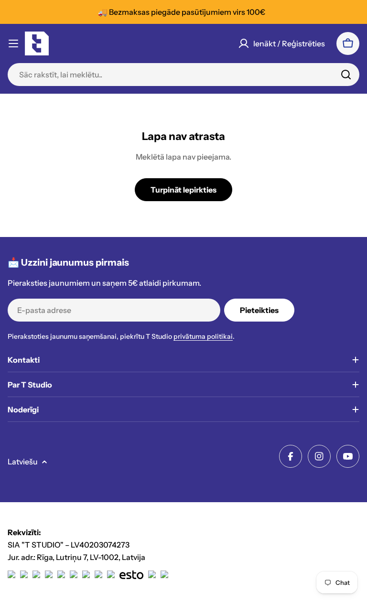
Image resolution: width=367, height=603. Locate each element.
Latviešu (23, 461)
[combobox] (183, 74)
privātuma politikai (203, 336)
